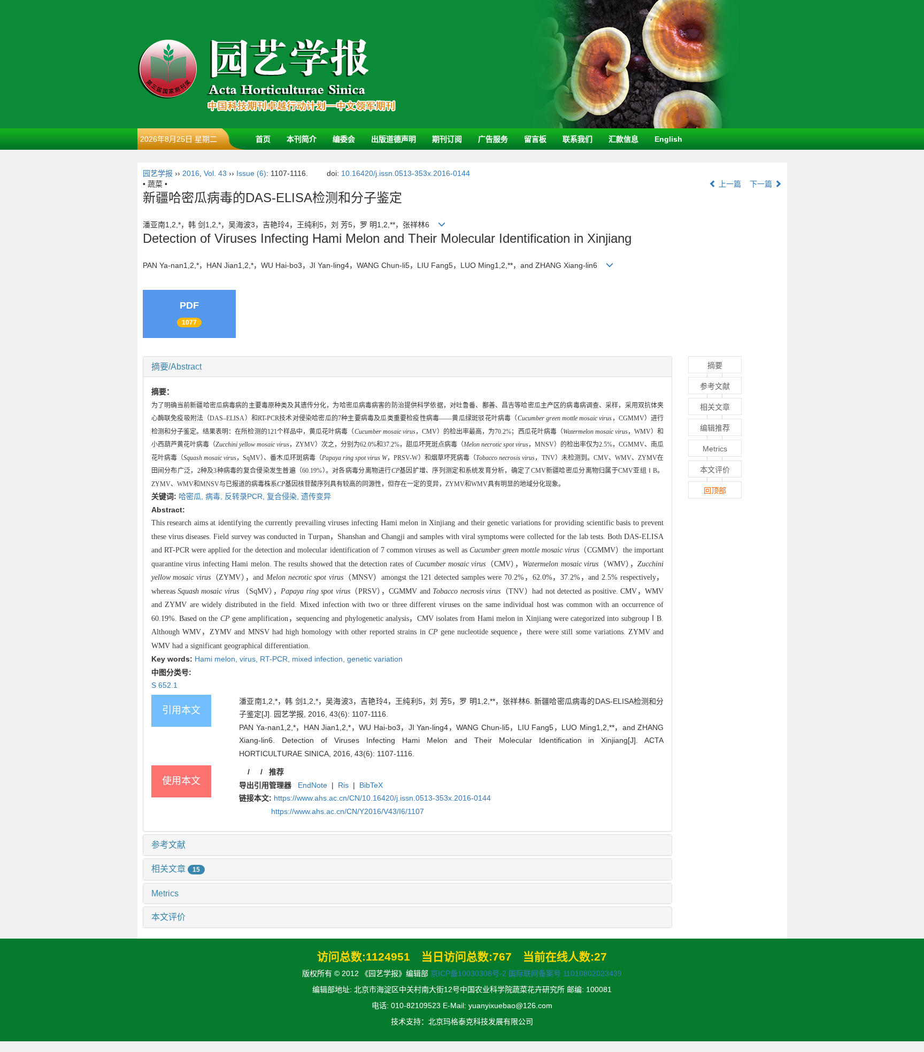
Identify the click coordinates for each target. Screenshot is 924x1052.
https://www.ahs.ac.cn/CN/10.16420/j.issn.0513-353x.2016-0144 (382, 798)
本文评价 (168, 917)
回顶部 (715, 490)
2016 (190, 173)
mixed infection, (319, 659)
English (668, 139)
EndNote (312, 785)
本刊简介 (302, 139)
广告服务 (493, 139)
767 (502, 956)
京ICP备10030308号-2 (468, 973)
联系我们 (577, 139)
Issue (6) (251, 173)
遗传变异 (316, 496)
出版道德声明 (393, 139)
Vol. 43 (215, 173)
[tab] (407, 367)
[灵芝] (634, 63)
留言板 (535, 139)
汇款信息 (623, 139)
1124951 (388, 956)
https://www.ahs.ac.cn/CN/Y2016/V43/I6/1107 (347, 811)
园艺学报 (158, 173)
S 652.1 (164, 685)
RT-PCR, (276, 659)
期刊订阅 (447, 139)
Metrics (165, 893)
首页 (263, 139)
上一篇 (729, 184)
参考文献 (168, 844)
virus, (250, 659)
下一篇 (762, 184)
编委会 (344, 139)
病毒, (215, 496)
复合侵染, (284, 496)
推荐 (276, 771)
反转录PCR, (246, 496)
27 (600, 956)
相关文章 (175, 868)
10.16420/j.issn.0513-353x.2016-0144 (405, 173)
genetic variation (375, 659)
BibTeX (371, 785)
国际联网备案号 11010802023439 (565, 973)
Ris (343, 785)
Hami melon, (217, 659)
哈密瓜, (192, 496)
